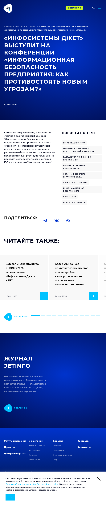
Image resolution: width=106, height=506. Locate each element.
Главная (8, 26)
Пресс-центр (21, 26)
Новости (34, 26)
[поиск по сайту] (93, 8)
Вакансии (57, 446)
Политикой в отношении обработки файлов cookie (32, 484)
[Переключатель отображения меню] (99, 8)
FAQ (55, 460)
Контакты (83, 441)
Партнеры (33, 455)
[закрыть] (98, 479)
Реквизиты (84, 447)
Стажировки (58, 450)
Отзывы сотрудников (62, 455)
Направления (34, 450)
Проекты (9, 447)
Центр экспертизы (15, 453)
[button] (35, 315)
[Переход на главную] (28, 8)
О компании (36, 441)
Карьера (58, 441)
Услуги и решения (15, 441)
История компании (37, 446)
